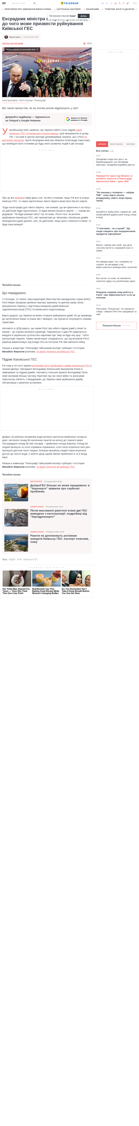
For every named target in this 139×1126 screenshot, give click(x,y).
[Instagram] (123, 3)
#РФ (19, 559)
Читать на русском (12, 43)
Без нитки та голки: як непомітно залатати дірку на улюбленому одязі (115, 279)
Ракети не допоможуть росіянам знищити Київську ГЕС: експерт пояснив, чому (59, 538)
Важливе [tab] (131, 144)
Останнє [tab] (102, 144)
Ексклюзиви (92, 9)
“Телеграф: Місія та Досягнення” (122, 9)
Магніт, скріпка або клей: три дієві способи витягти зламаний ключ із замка (114, 248)
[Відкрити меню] (4, 3)
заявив (19, 197)
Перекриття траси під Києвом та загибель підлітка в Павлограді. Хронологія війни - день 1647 (114, 179)
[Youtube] (115, 3)
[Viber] (107, 3)
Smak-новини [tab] (116, 144)
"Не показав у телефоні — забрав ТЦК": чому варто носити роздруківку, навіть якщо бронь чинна (115, 196)
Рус (135, 3)
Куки (72, 16)
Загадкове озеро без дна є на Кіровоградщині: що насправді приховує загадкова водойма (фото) (115, 162)
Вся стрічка (102, 151)
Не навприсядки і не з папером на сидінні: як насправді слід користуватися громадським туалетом (116, 264)
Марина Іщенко (14, 37)
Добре (84, 16)
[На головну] (69, 3)
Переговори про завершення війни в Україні (27, 9)
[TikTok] (127, 3)
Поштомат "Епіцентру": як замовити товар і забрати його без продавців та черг (116, 312)
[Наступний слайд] (136, 9)
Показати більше (112, 325)
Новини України (37, 507)
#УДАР (12, 559)
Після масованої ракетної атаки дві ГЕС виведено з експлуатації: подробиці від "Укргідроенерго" (58, 513)
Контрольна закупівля (68, 9)
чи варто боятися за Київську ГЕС (55, 351)
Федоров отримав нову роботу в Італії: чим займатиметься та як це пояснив (115, 295)
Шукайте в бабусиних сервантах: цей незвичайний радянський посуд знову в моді (116, 215)
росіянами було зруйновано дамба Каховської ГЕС (60, 365)
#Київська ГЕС (30, 559)
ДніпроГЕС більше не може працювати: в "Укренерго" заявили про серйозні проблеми (60, 488)
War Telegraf (36, 481)
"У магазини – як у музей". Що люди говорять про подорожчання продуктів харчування (115, 231)
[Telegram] (111, 3)
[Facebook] (103, 3)
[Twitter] (119, 3)
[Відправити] (34, 3)
